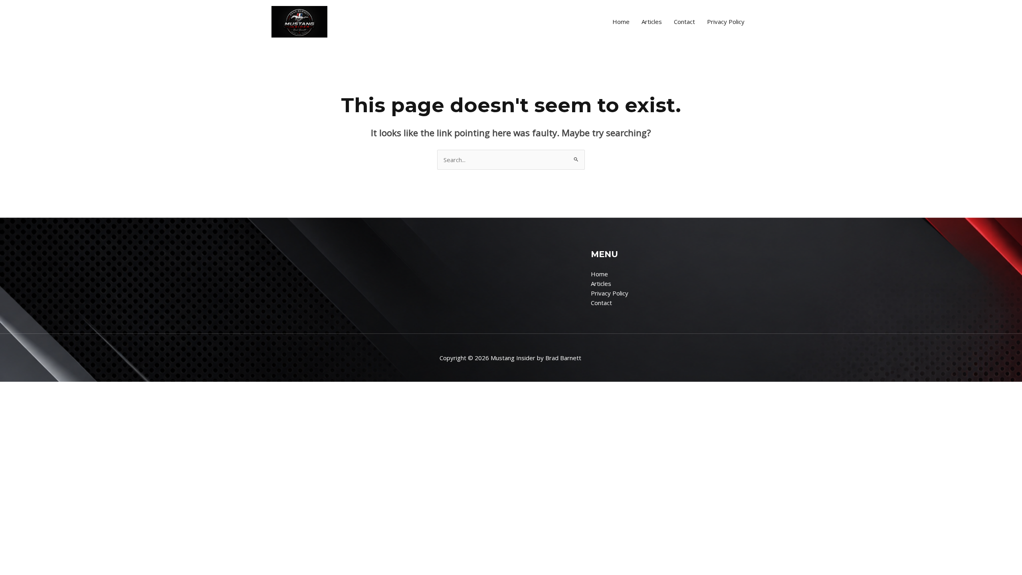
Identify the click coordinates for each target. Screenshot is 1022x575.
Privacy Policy (726, 22)
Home (621, 22)
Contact (684, 22)
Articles (652, 22)
